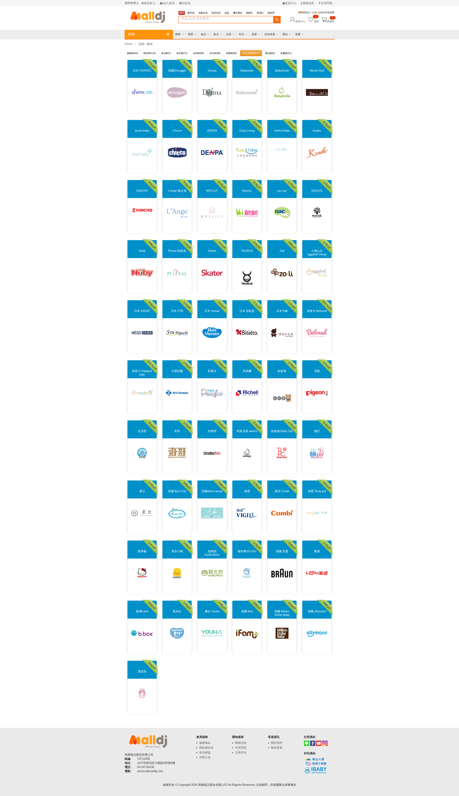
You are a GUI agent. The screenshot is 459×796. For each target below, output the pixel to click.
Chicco (177, 130)
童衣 (216, 34)
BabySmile (282, 70)
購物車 (330, 21)
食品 (203, 34)
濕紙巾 (249, 12)
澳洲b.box (142, 611)
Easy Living (247, 130)
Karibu (317, 130)
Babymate (247, 70)
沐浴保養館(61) (251, 53)
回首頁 (186, 3)
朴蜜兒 (212, 371)
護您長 (142, 671)
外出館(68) (214, 53)
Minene (247, 190)
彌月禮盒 (237, 12)
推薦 (131, 34)
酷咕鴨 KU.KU (247, 551)
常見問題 (326, 3)
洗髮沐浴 (203, 12)
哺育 (190, 34)
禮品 (285, 34)
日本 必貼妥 (247, 310)
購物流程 (308, 3)
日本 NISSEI (142, 310)
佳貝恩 (142, 431)
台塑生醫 (177, 371)
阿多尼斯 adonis (247, 431)
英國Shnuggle (177, 70)
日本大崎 (282, 310)
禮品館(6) (270, 53)
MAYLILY (212, 190)
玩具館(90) (198, 53)
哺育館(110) (149, 53)
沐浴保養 (269, 34)
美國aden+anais (212, 491)
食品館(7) (166, 53)
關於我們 (276, 742)
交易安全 (241, 752)
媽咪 (178, 34)
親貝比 (177, 611)
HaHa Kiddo (282, 130)
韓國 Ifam (247, 611)
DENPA (212, 130)
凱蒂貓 (142, 551)
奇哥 (177, 431)
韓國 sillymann (317, 611)
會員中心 (290, 3)
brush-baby (142, 130)
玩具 (228, 34)
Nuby (142, 250)
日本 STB (177, 310)
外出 (241, 34)
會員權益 (205, 752)
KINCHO (142, 190)
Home (128, 43)
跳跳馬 (271, 12)
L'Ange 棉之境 (177, 190)
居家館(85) (231, 53)
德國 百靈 (282, 551)
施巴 (317, 431)
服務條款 (205, 742)
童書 (298, 34)
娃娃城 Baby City (282, 431)
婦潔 (247, 491)
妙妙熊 (282, 371)
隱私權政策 (206, 747)
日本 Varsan (212, 310)
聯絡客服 (276, 747)
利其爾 (247, 371)
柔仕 (142, 491)
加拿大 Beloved (317, 310)
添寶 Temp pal (317, 491)
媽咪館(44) (132, 53)
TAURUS (247, 250)
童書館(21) (285, 53)
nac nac (282, 190)
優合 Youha (212, 611)
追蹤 (316, 19)
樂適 (317, 551)
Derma (212, 70)
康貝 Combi (282, 491)
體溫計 (260, 12)
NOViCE (317, 190)
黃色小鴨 (177, 551)
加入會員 (169, 3)
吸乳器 (191, 12)
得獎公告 (205, 757)
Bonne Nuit (317, 70)
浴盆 (226, 12)
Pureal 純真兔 (177, 250)
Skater (212, 250)
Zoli (282, 250)
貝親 (317, 371)
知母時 (212, 431)
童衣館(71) (181, 53)
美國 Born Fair (177, 491)
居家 (254, 34)
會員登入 (149, 3)
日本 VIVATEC (142, 70)
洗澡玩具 (216, 12)
